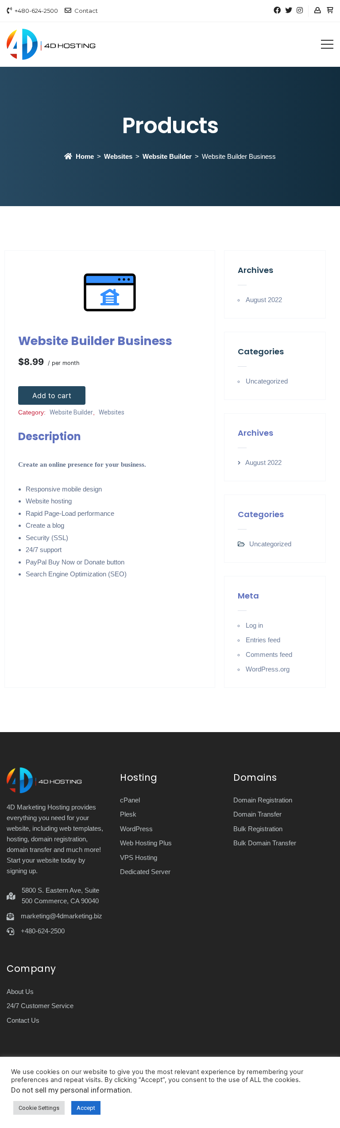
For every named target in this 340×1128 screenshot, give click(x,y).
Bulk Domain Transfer (264, 843)
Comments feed (269, 654)
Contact (86, 10)
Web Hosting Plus (146, 843)
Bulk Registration (257, 829)
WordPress (136, 829)
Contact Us (23, 1020)
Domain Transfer (257, 814)
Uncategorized (267, 381)
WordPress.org (268, 669)
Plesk (128, 814)
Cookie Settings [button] (39, 1108)
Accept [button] (86, 1108)
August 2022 (264, 299)
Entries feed (263, 640)
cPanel (130, 800)
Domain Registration (262, 800)
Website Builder (167, 156)
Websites (118, 156)
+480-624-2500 (36, 10)
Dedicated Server (145, 871)
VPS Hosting (138, 857)
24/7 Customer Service (40, 1005)
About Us (20, 991)
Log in (254, 625)
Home (85, 156)
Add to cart (51, 395)
